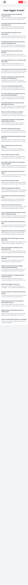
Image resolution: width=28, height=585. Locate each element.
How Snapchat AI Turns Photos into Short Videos (14, 69)
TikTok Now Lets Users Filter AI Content (11, 205)
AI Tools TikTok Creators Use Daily (10, 180)
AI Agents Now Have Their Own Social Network (13, 231)
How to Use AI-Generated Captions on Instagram (14, 319)
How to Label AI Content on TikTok (10, 154)
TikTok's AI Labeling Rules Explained (10, 188)
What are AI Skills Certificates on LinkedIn (12, 112)
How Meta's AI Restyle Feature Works (11, 128)
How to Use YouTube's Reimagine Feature (12, 86)
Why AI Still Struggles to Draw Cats (10, 284)
